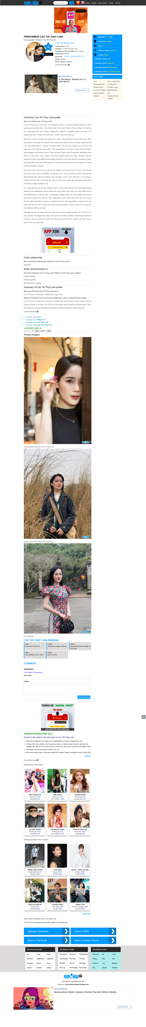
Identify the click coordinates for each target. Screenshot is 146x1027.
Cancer (48, 967)
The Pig (82, 959)
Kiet (93, 967)
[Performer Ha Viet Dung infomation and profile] (34, 827)
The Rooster (64, 959)
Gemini (39, 967)
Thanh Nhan (80, 795)
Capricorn (49, 959)
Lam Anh (57, 870)
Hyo (108, 93)
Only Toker (57, 907)
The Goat (72, 954)
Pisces (106, 55)
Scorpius (30, 959)
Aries (48, 963)
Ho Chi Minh (57, 799)
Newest (117, 3)
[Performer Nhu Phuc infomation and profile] (57, 792)
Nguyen (114, 963)
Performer (39, 40)
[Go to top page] (144, 1025)
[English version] (83, 4)
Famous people (29, 40)
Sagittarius (40, 959)
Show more (87, 913)
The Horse (63, 954)
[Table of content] (144, 717)
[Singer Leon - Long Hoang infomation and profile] (79, 867)
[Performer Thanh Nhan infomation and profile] (79, 792)
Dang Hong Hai (112, 90)
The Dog (72, 959)
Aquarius (30, 963)
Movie (35, 907)
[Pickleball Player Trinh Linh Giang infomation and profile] (34, 867)
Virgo (38, 954)
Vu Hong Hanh (112, 84)
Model (111, 3)
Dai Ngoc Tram (57, 829)
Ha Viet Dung (35, 829)
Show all (88, 756)
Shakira (114, 967)
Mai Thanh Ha (35, 795)
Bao (103, 959)
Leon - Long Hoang (80, 870)
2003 (111, 37)
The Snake (83, 967)
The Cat (62, 967)
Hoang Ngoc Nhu (99, 84)
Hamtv (104, 967)
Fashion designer (80, 907)
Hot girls (94, 3)
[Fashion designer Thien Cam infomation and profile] (79, 902)
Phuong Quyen (98, 87)
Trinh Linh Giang (35, 870)
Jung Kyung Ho (80, 829)
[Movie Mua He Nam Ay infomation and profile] (34, 902)
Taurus (29, 967)
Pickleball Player (35, 872)
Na (103, 954)
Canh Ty (113, 50)
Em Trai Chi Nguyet (99, 90)
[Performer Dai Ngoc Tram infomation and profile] (57, 827)
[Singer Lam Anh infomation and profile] (57, 867)
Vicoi (95, 81)
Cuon (114, 954)
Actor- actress (102, 3)
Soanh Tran (57, 904)
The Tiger (82, 963)
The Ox (71, 963)
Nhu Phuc (57, 795)
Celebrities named (33, 317)
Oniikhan (96, 96)
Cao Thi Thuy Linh (50, 40)
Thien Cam (80, 904)
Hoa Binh (35, 834)
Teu (103, 963)
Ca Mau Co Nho (112, 87)
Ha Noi (35, 874)
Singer (87, 3)
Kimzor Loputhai (98, 93)
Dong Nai (35, 799)
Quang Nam (80, 799)
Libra (48, 954)
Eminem (95, 963)
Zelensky (95, 954)
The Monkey (83, 954)
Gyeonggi (80, 834)
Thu (113, 959)
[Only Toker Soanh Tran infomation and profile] (57, 902)
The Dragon (73, 967)
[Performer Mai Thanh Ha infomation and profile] (34, 792)
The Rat (62, 963)
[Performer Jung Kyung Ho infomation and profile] (79, 827)
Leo (28, 954)
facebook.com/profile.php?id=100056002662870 (75, 56)
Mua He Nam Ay (35, 904)
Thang (94, 959)
